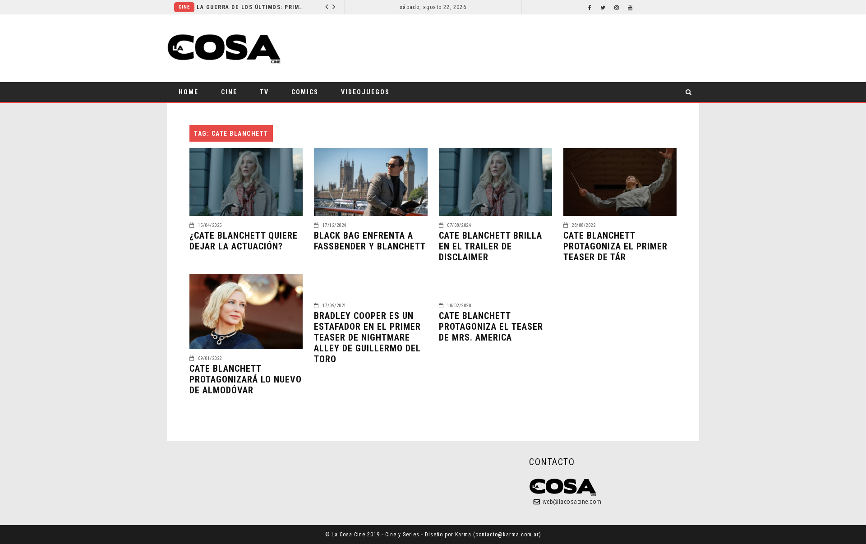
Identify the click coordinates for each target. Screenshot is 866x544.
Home (188, 92)
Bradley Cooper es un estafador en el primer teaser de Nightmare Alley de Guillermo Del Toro (367, 337)
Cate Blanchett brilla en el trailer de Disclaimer (490, 246)
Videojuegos (365, 92)
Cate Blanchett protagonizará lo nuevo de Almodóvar (245, 379)
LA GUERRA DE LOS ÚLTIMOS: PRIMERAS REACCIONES (251, 7)
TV (264, 92)
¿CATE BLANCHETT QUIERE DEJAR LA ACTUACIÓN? (243, 241)
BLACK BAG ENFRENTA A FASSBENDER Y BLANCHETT (370, 241)
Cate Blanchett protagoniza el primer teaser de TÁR (615, 246)
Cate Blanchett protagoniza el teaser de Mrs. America (491, 326)
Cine (184, 7)
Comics (304, 92)
